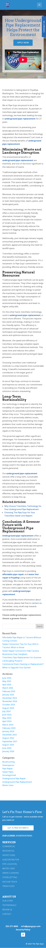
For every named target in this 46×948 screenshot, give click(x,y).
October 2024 (8, 704)
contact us (37, 603)
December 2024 (9, 698)
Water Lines (7, 785)
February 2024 (8, 728)
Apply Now (23, 42)
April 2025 (6, 684)
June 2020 (6, 748)
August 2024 (8, 708)
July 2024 (6, 711)
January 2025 (8, 694)
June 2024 (6, 714)
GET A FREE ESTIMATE (17, 827)
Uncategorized (9, 775)
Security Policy (23, 929)
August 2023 (8, 738)
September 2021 (9, 741)
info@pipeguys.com (30, 926)
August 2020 (8, 744)
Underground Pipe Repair (14, 778)
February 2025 (8, 691)
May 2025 (6, 681)
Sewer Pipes (7, 772)
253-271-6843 (12, 926)
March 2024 (7, 724)
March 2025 (7, 688)
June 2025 (6, 678)
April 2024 (6, 721)
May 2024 (6, 718)
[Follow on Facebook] (23, 935)
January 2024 (8, 731)
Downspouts (8, 765)
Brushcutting (8, 761)
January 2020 (8, 751)
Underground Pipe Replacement (17, 782)
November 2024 (9, 701)
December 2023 (9, 734)
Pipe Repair (7, 768)
